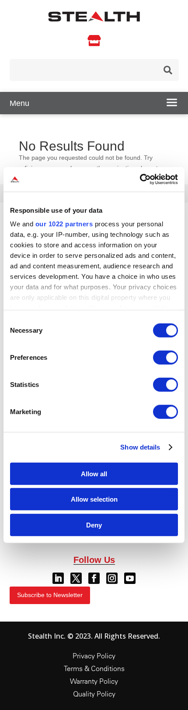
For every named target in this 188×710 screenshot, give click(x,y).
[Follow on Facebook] (94, 578)
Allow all (94, 473)
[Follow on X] (76, 578)
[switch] (165, 357)
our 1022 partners (64, 224)
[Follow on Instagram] (112, 578)
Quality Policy (94, 693)
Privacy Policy (94, 655)
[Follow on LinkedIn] (58, 578)
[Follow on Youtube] (130, 578)
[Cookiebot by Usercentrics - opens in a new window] (139, 179)
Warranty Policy (94, 681)
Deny (94, 524)
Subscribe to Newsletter (50, 594)
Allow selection (94, 499)
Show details (140, 447)
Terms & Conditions (94, 668)
